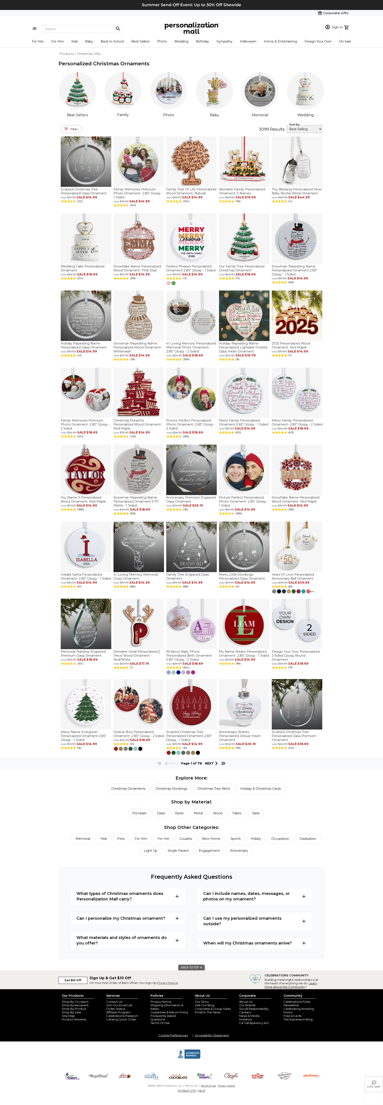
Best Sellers (140, 41)
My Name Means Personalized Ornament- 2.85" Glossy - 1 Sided (244, 654)
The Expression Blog (298, 1019)
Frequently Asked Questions (163, 1017)
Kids (74, 41)
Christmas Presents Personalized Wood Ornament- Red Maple (137, 424)
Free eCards (292, 1016)
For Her (38, 41)
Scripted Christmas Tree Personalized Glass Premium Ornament (294, 736)
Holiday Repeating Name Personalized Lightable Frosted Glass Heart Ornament (243, 347)
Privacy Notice (167, 983)
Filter (74, 129)
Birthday (202, 41)
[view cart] (347, 27)
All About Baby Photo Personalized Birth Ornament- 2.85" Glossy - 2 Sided (189, 656)
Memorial (260, 115)
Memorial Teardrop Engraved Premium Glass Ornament (83, 654)
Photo (162, 41)
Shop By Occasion (75, 1001)
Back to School (112, 41)
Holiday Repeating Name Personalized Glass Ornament (84, 345)
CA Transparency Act (254, 1023)
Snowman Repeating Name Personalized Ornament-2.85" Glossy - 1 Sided (294, 270)
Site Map (68, 1016)
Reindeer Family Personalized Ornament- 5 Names (242, 191)
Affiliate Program (118, 1012)
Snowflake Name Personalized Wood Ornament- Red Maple (295, 499)
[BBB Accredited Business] (188, 1058)
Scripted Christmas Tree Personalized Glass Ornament (84, 191)
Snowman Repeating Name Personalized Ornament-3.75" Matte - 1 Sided (136, 501)
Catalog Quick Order (121, 1019)
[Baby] (214, 90)
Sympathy (225, 41)
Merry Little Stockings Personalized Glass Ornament (242, 577)
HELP (201, 1090)
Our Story (202, 1001)
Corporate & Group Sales (213, 1008)
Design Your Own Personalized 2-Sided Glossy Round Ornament (296, 656)
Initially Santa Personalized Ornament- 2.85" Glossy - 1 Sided (86, 577)
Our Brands (247, 1005)
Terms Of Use (160, 1023)
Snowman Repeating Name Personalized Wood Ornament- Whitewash (137, 347)
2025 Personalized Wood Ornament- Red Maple (291, 345)
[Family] (123, 90)
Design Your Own (318, 41)
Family (123, 115)
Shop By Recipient (75, 1005)
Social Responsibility (253, 1008)
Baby (89, 41)
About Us (245, 1001)
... (312, 590)
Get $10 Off (72, 980)
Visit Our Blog (204, 1005)
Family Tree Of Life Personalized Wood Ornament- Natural (191, 191)
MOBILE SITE (187, 1090)
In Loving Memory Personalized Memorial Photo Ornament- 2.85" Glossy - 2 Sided (191, 347)
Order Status (115, 1008)
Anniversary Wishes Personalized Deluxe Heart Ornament (239, 736)
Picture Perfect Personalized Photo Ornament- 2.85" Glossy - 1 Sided (243, 501)
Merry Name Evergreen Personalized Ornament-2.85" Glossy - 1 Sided (83, 736)
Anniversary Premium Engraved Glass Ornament (191, 499)
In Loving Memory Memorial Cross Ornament (135, 577)
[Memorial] (260, 90)
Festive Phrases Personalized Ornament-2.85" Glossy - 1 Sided (190, 268)
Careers (245, 1012)
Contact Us (114, 1001)
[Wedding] (305, 90)
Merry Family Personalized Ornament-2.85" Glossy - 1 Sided (243, 422)
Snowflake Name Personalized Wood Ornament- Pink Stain (137, 268)
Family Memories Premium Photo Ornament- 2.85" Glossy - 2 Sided (85, 424)
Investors (245, 1019)
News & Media (249, 1016)
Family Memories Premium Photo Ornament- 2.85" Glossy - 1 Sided (137, 193)
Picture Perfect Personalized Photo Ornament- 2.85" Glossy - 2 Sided (190, 424)
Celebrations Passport (122, 1016)
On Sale (345, 41)
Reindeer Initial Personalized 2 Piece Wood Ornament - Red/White (136, 656)
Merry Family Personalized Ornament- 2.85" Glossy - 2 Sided (297, 422)
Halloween (248, 41)
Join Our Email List (119, 1005)
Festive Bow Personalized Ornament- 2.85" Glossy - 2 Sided (138, 734)
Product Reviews (74, 1019)
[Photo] (168, 90)
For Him (57, 41)
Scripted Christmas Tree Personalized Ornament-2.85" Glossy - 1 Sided (189, 736)
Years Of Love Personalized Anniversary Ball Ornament (293, 577)
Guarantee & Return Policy (169, 1012)
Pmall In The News (208, 1012)
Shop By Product (74, 1008)
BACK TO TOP (190, 967)
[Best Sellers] (77, 90)
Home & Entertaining (280, 41)
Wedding (181, 41)
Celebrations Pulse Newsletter (296, 1003)
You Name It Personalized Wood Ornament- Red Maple (83, 499)
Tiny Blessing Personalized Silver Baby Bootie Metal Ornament (297, 191)
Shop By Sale (71, 1012)
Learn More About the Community (291, 985)
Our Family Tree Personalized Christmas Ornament (241, 268)
